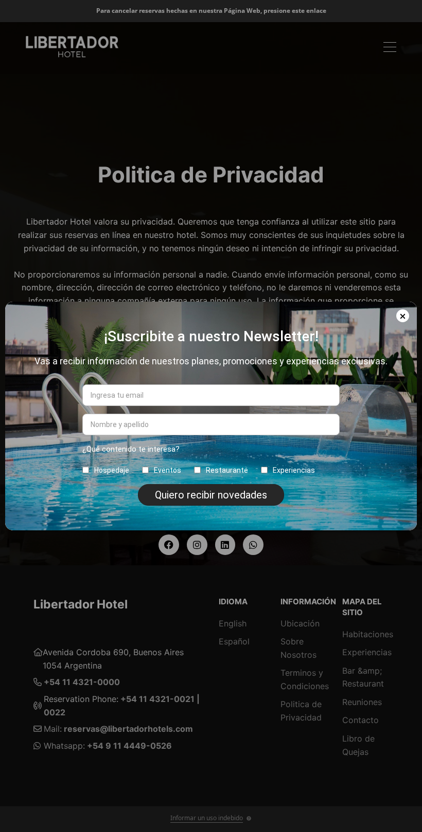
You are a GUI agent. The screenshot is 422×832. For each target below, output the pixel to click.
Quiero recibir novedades (211, 495)
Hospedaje (111, 470)
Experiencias (294, 470)
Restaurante (227, 470)
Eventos (167, 470)
